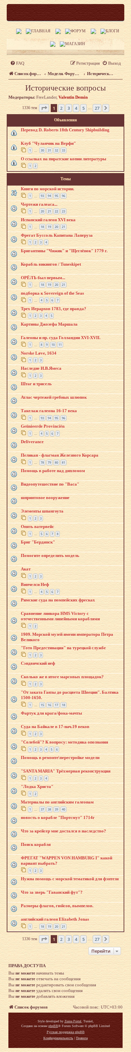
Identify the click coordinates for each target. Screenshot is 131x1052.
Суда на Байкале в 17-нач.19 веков (55, 726)
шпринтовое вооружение (45, 497)
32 (56, 150)
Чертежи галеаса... (39, 204)
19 (49, 227)
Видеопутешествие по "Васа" (50, 484)
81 (63, 462)
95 (56, 196)
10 (53, 344)
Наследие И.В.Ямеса (41, 368)
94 (49, 196)
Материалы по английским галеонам (57, 801)
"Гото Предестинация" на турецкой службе (63, 647)
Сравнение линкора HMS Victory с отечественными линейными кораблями (60, 616)
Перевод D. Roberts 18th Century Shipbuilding (65, 129)
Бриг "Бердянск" (38, 542)
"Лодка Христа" (37, 786)
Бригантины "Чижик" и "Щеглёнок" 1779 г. (64, 250)
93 (42, 196)
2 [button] (61, 108)
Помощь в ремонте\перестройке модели (60, 757)
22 (56, 211)
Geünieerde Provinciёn (42, 426)
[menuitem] (17, 63)
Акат (26, 568)
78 (42, 462)
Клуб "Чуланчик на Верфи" (48, 143)
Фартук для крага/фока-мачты (51, 713)
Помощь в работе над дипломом (53, 470)
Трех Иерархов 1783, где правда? (53, 308)
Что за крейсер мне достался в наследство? (63, 830)
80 (56, 462)
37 (42, 809)
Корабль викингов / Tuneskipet (51, 264)
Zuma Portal (72, 1021)
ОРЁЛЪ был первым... (43, 277)
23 (63, 211)
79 (49, 462)
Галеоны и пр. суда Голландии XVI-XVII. (60, 337)
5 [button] (83, 108)
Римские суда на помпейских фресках (58, 599)
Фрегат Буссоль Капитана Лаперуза (57, 235)
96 (63, 196)
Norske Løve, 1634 (38, 353)
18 (42, 227)
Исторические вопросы (65, 88)
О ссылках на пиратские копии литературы (63, 158)
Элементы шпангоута (42, 511)
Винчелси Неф (35, 584)
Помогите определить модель (50, 555)
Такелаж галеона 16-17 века (49, 410)
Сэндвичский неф (38, 663)
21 (49, 211)
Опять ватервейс (37, 526)
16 (49, 705)
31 (49, 150)
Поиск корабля (36, 844)
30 (42, 150)
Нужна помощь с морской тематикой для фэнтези (70, 878)
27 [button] (97, 108)
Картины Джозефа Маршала (49, 324)
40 (63, 809)
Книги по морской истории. (47, 188)
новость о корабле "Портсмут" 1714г (58, 817)
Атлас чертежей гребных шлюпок (54, 397)
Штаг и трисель (36, 383)
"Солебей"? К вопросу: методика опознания (64, 742)
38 (49, 809)
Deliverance (32, 441)
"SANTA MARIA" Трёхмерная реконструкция (66, 771)
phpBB (53, 1026)
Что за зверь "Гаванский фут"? (52, 892)
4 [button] (76, 108)
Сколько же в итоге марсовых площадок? (62, 676)
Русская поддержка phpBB (66, 1032)
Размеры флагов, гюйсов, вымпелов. (57, 905)
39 (56, 809)
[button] (44, 108)
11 (60, 344)
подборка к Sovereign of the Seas (52, 293)
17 (56, 705)
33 (63, 150)
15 (42, 705)
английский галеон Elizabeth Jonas (55, 919)
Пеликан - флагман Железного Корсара (59, 455)
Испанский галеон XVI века (48, 219)
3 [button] (69, 108)
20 (42, 211)
